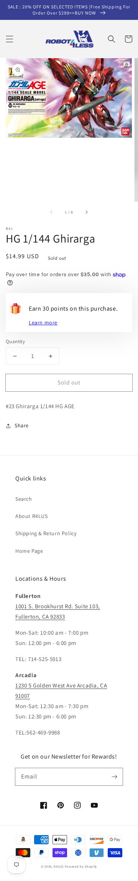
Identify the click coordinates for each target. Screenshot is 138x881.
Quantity (15, 341)
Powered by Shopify (81, 866)
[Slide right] (86, 212)
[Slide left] (51, 212)
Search (23, 498)
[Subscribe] (114, 776)
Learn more (43, 322)
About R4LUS (31, 516)
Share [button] (22, 425)
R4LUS (59, 866)
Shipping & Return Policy (45, 533)
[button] (9, 39)
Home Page (29, 550)
